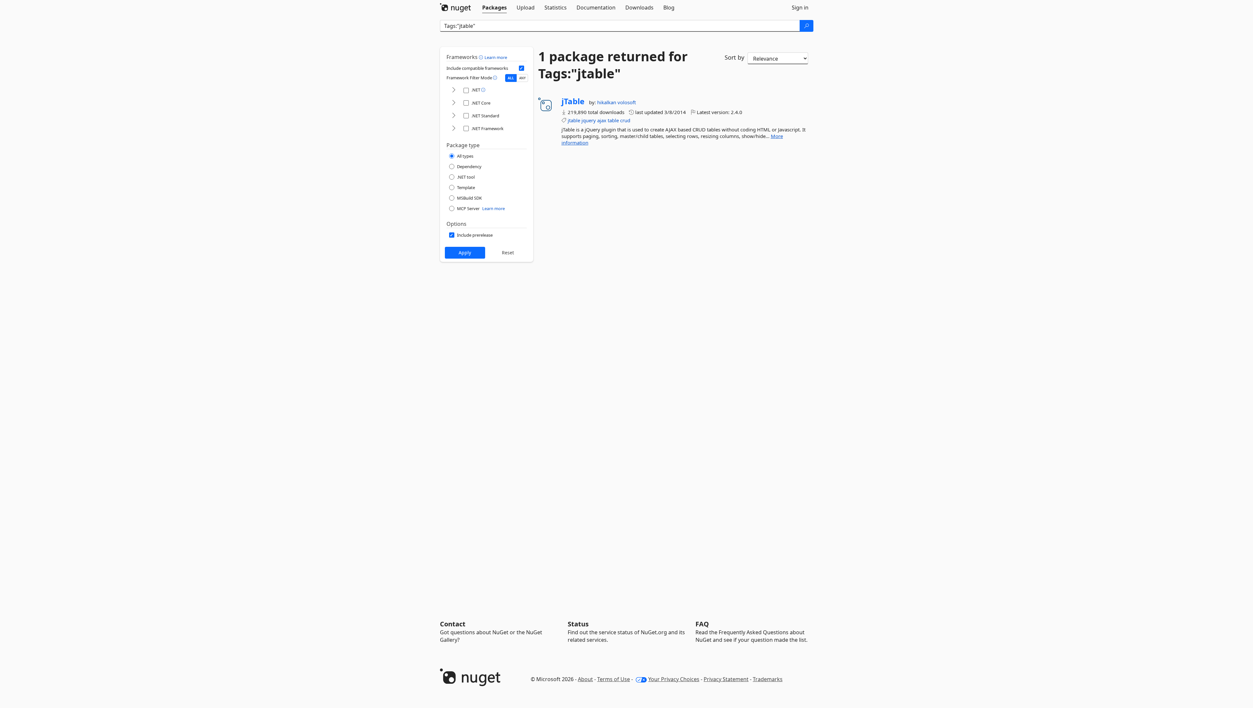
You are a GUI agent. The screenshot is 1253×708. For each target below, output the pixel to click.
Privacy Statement (726, 679)
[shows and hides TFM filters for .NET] (453, 90)
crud (625, 120)
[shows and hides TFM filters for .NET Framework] (453, 128)
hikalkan (607, 102)
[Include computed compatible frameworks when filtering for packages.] (521, 68)
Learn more (495, 57)
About (585, 679)
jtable (574, 120)
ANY (522, 78)
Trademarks (768, 679)
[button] (481, 57)
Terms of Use (613, 679)
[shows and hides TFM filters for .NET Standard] (453, 115)
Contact (452, 624)
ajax (601, 120)
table (613, 120)
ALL (511, 78)
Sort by (734, 57)
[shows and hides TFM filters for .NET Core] (453, 103)
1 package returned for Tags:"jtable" (613, 65)
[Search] (806, 26)
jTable (572, 101)
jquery (588, 120)
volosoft (626, 102)
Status (578, 624)
